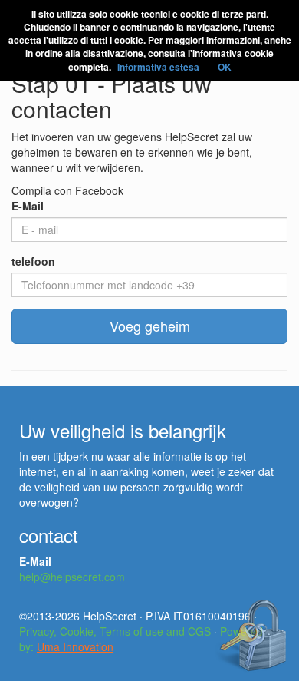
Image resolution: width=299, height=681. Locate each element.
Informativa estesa (158, 67)
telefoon (33, 261)
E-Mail (28, 205)
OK (225, 67)
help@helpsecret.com (72, 576)
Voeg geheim (150, 326)
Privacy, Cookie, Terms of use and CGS (115, 631)
